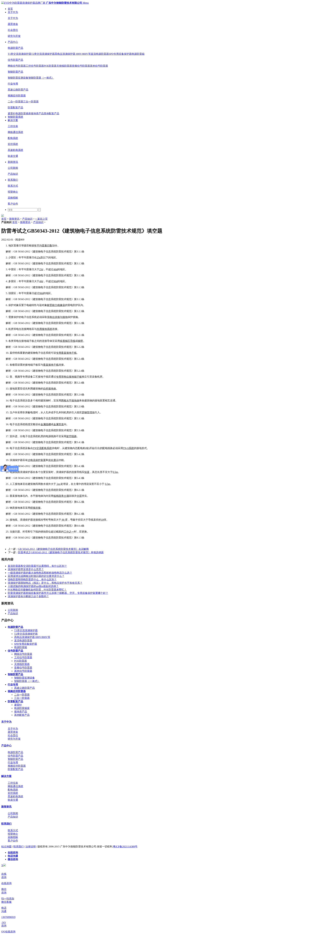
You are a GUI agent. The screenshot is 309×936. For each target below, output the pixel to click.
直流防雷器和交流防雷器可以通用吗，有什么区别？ (37, 566)
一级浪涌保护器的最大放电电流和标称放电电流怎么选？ (40, 572)
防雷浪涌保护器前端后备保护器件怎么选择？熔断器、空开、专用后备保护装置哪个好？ (58, 593)
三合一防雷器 (31, 101)
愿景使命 (13, 24)
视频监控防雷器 (17, 95)
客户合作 (13, 203)
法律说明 (30, 846)
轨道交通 (13, 156)
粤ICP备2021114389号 (125, 846)
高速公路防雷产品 (18, 89)
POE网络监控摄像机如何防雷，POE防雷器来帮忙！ (37, 589)
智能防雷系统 (15, 116)
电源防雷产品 (15, 48)
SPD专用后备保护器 (120, 54)
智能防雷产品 (15, 71)
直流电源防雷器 (100, 54)
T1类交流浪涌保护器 (19, 54)
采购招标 (13, 197)
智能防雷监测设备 (18, 77)
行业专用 (13, 83)
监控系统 (13, 144)
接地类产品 (37, 113)
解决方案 (13, 120)
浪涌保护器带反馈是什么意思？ (26, 569)
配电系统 (13, 138)
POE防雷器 (50, 65)
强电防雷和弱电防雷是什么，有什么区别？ (32, 579)
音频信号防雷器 (81, 65)
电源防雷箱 (138, 54)
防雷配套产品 (15, 107)
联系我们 (13, 179)
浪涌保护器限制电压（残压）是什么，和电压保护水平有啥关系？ (45, 582)
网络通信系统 (15, 132)
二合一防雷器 (15, 101)
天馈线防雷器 (64, 65)
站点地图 (6, 846)
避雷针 (11, 113)
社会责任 (13, 30)
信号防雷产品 (15, 59)
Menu (86, 2)
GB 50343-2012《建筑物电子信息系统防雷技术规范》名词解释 (53, 549)
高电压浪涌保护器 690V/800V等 (73, 54)
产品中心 (13, 42)
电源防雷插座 (23, 113)
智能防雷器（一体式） (41, 77)
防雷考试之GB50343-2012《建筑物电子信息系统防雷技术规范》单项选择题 (61, 552)
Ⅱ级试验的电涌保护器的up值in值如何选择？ (33, 586)
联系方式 (13, 185)
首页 (10, 8)
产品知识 (13, 174)
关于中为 (13, 12)
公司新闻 (13, 168)
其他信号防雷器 (99, 65)
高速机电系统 (15, 150)
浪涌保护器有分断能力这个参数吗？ (28, 596)
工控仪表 (13, 126)
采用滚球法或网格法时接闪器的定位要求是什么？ (36, 576)
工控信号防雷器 (35, 65)
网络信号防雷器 (17, 65)
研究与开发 (14, 36)
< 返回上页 (41, 218)
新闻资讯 (13, 162)
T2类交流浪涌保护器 (43, 54)
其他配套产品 (51, 113)
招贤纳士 (13, 191)
